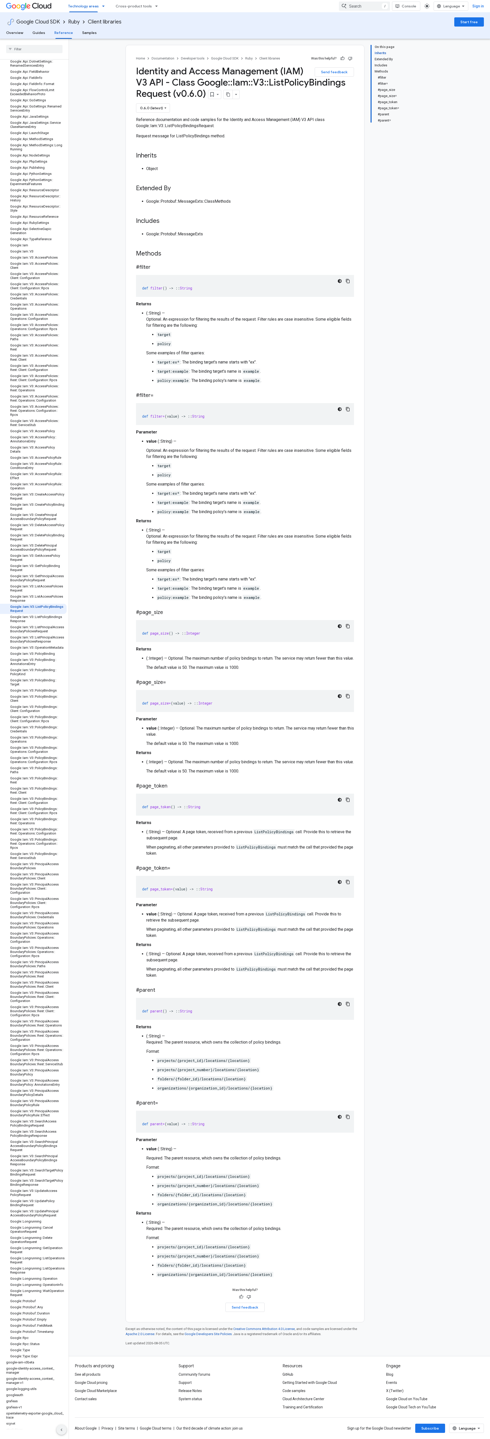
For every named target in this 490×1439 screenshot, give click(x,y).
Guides (38, 32)
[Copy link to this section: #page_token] (172, 786)
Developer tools (192, 58)
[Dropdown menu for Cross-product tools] (158, 6)
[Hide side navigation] (61, 1430)
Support (185, 1383)
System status (190, 1399)
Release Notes (190, 1391)
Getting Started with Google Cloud (310, 1383)
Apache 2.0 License (140, 1334)
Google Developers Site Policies (208, 1334)
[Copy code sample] (348, 281)
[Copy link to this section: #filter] (156, 267)
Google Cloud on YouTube (406, 1399)
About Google (86, 1428)
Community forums (194, 1374)
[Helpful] (342, 58)
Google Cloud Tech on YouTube (411, 1407)
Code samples (294, 1391)
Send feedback (334, 72)
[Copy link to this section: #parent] (160, 990)
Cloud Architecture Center (303, 1399)
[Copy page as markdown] (228, 94)
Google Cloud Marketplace (96, 1391)
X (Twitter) (394, 1391)
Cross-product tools (134, 6)
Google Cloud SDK (38, 22)
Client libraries (104, 22)
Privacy (107, 1428)
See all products (88, 1374)
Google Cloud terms (156, 1428)
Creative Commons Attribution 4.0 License (264, 1329)
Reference (63, 32)
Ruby (74, 22)
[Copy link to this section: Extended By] (176, 189)
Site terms (126, 1428)
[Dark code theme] (340, 281)
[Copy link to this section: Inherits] (162, 156)
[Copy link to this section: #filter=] (158, 396)
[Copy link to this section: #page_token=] (175, 868)
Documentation (163, 58)
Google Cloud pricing (91, 1383)
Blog (389, 1374)
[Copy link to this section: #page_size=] (171, 683)
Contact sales (86, 1399)
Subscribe (430, 1428)
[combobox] (364, 6)
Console (409, 6)
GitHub (288, 1374)
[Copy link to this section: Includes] (165, 221)
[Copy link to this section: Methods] (168, 254)
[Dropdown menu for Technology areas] (105, 6)
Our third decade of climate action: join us (209, 1428)
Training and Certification (303, 1407)
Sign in (478, 6)
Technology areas (83, 6)
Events (391, 1383)
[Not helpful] (350, 58)
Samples (89, 32)
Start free (469, 22)
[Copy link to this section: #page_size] (168, 613)
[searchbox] (34, 49)
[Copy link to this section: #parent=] (163, 1103)
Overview (14, 32)
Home (140, 58)
